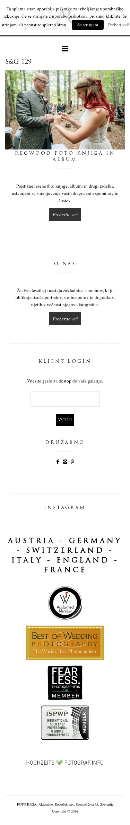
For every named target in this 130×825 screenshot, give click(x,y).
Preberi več (118, 25)
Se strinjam (87, 25)
